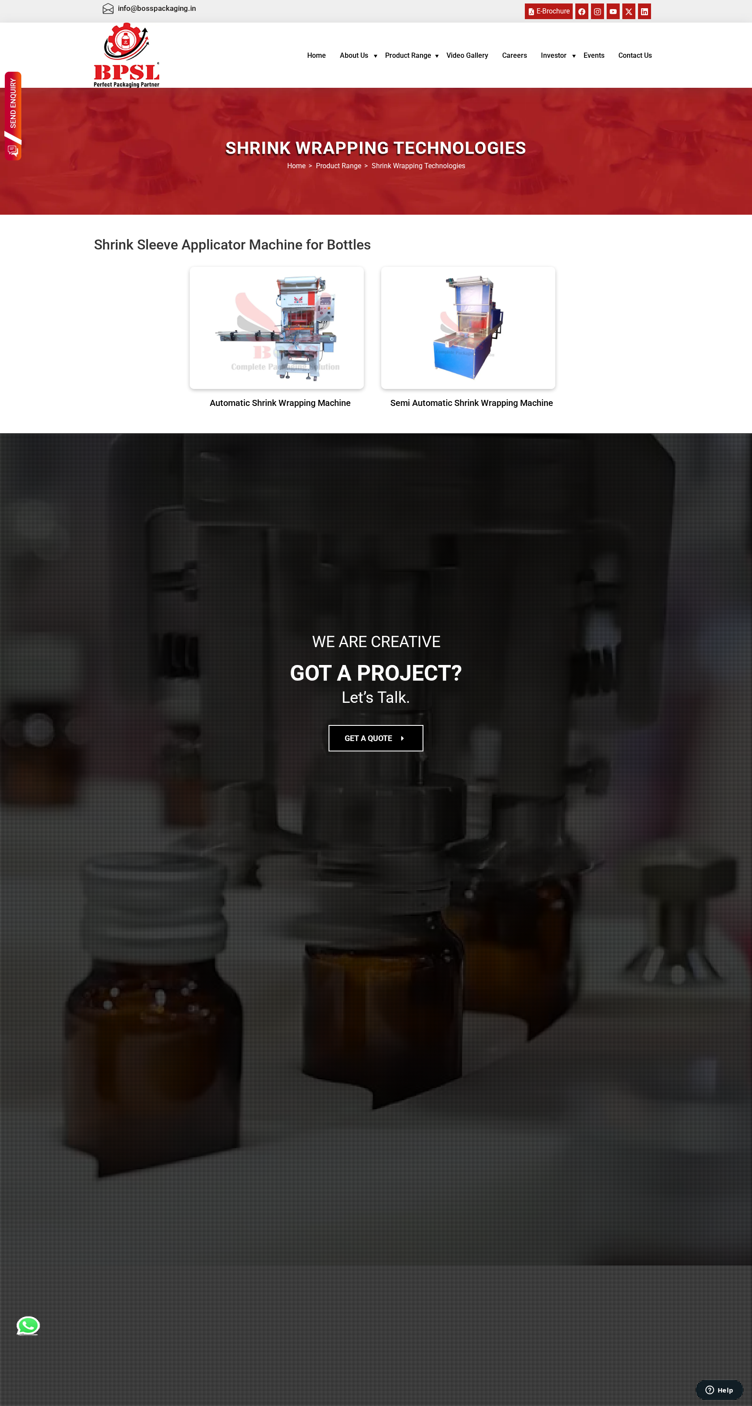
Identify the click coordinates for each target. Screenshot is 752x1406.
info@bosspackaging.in (157, 8)
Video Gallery (467, 55)
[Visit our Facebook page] (581, 11)
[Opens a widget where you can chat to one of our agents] (719, 1391)
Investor (554, 55)
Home (316, 55)
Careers (514, 55)
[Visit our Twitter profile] (628, 11)
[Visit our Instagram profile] (597, 11)
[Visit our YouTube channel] (613, 11)
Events (594, 55)
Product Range (408, 55)
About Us (355, 55)
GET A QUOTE (371, 738)
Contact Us (635, 55)
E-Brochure (552, 11)
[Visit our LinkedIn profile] (644, 11)
